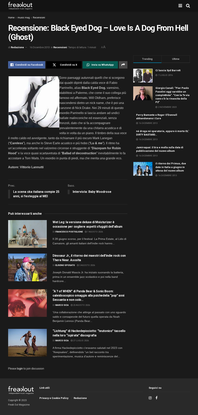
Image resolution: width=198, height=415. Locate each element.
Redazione (17, 47)
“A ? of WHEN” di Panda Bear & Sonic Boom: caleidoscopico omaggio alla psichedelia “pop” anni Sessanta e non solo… (88, 295)
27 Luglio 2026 (81, 340)
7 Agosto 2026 (95, 232)
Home (11, 17)
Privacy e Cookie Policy (53, 398)
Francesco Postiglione (69, 232)
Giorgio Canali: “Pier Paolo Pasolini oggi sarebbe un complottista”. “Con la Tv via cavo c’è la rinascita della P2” (172, 95)
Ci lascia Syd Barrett (167, 70)
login (20, 368)
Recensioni (39, 17)
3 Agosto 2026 (87, 265)
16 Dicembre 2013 (40, 47)
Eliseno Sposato (65, 265)
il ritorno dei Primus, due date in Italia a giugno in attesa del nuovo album (170, 167)
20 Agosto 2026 (81, 305)
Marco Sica (62, 305)
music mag (24, 17)
